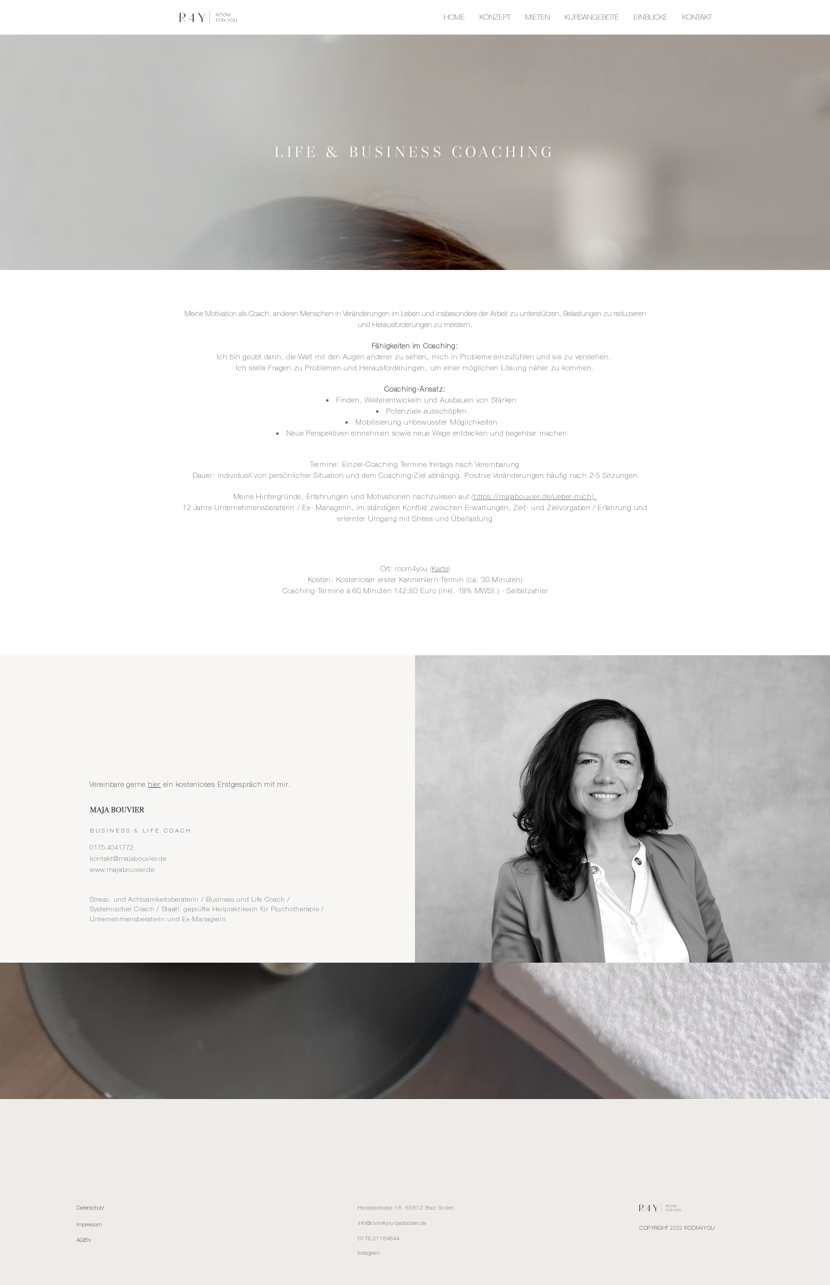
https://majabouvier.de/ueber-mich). (535, 496)
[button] (591, 17)
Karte (440, 568)
